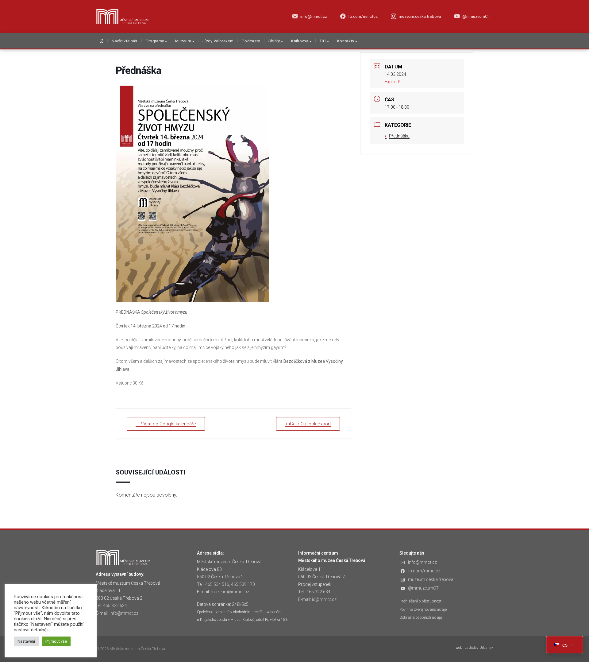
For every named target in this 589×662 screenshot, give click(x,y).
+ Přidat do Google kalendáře (166, 424)
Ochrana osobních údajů (420, 617)
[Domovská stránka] (101, 41)
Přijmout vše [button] (56, 641)
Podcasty (251, 41)
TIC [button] (323, 41)
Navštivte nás (124, 41)
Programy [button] (155, 41)
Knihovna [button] (299, 41)
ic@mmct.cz (324, 599)
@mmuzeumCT (423, 588)
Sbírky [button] (274, 41)
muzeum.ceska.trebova (430, 579)
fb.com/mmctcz (424, 570)
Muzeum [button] (183, 41)
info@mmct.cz (124, 613)
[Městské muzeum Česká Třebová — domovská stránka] (122, 16)
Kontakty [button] (345, 41)
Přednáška (399, 136)
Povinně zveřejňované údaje (423, 609)
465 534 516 (217, 584)
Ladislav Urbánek (478, 647)
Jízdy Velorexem (217, 41)
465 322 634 (115, 605)
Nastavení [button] (26, 641)
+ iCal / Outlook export (308, 424)
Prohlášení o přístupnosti (420, 601)
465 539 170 (243, 584)
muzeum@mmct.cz (230, 591)
